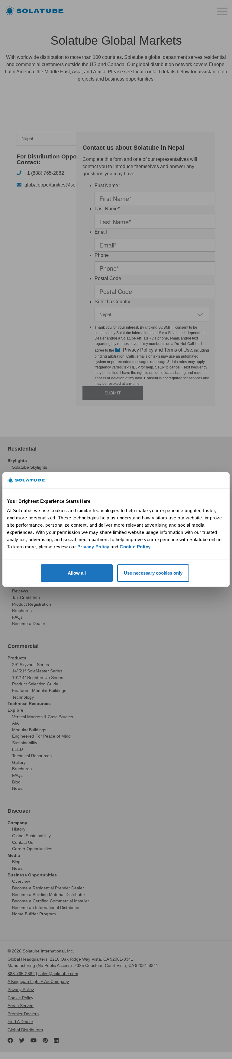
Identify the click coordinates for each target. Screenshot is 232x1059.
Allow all (77, 573)
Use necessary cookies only (153, 573)
